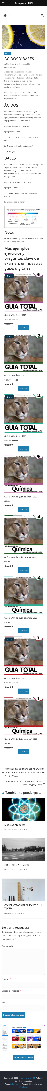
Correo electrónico (11, 991)
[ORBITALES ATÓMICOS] (23, 840)
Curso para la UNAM (23, 1057)
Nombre (6, 979)
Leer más (23, 328)
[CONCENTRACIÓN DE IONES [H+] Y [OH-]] (23, 880)
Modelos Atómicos (14, 824)
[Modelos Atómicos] (23, 800)
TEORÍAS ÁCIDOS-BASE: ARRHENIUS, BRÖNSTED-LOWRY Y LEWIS (22, 783)
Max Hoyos (10, 64)
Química (7, 53)
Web (4, 1002)
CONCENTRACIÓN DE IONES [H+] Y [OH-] (23, 907)
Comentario (8, 946)
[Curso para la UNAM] (5, 15)
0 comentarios (11, 67)
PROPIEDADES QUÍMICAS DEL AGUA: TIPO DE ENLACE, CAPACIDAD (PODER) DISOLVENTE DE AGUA (24, 772)
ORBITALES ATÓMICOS (17, 865)
